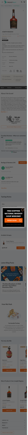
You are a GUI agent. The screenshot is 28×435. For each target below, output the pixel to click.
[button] (13, 220)
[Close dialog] (22, 210)
